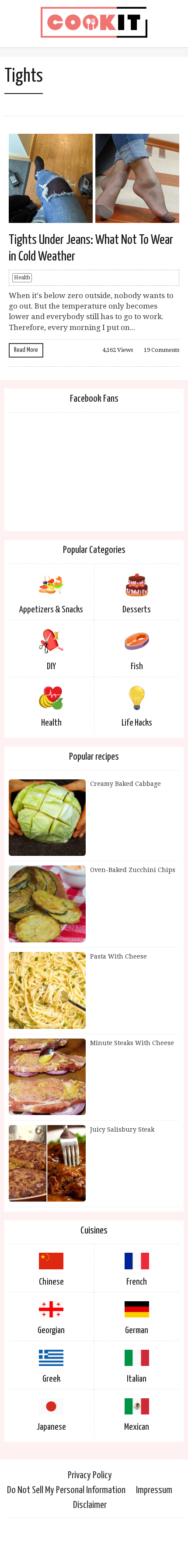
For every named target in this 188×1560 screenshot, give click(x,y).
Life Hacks (137, 723)
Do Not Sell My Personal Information (66, 1490)
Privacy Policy (90, 1475)
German (136, 1330)
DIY (51, 666)
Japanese (51, 1427)
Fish (137, 666)
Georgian (51, 1330)
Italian (136, 1379)
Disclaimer (90, 1505)
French (136, 1282)
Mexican (136, 1427)
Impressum (154, 1490)
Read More (26, 350)
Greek (51, 1379)
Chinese (51, 1282)
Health (22, 277)
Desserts (136, 609)
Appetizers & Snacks (51, 609)
